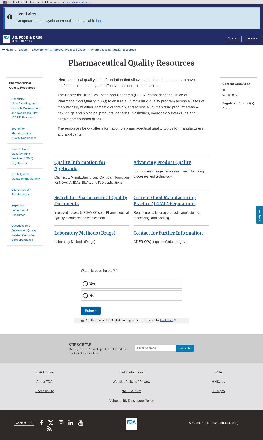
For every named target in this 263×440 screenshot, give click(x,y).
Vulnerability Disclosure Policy (131, 400)
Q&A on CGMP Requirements (21, 192)
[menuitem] (238, 90)
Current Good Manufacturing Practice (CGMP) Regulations (22, 156)
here (100, 21)
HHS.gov (218, 381)
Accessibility (44, 391)
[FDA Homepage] (22, 38)
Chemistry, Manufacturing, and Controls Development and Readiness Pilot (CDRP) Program (25, 108)
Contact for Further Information (168, 233)
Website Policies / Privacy (131, 381)
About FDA (44, 381)
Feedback (259, 214)
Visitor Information (131, 372)
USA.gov (218, 391)
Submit (91, 310)
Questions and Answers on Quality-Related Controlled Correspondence (24, 232)
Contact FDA (24, 422)
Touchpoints (166, 320)
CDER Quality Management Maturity (25, 176)
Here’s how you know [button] (77, 2)
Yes (92, 283)
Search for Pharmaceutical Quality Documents (23, 133)
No (91, 295)
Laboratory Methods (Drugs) (85, 233)
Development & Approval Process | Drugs (59, 49)
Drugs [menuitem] (226, 108)
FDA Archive (44, 372)
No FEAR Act (131, 391)
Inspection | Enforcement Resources (19, 210)
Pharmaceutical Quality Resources (22, 85)
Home (10, 49)
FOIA (218, 372)
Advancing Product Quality (162, 162)
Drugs (23, 49)
